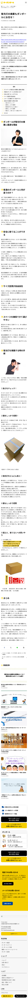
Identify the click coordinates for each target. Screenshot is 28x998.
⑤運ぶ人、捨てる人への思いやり (13, 110)
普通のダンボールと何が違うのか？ (13, 92)
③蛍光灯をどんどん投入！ (11, 107)
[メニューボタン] (25, 2)
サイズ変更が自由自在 (9, 96)
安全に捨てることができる (11, 94)
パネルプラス (4, 992)
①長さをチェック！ (10, 103)
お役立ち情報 (12, 20)
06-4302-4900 (7, 926)
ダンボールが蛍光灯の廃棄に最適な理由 (14, 89)
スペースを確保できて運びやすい (12, 98)
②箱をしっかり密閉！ (10, 105)
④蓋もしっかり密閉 (10, 108)
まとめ (6, 113)
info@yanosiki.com (9, 930)
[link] (14, 836)
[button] (4, 647)
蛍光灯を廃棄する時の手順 (11, 101)
